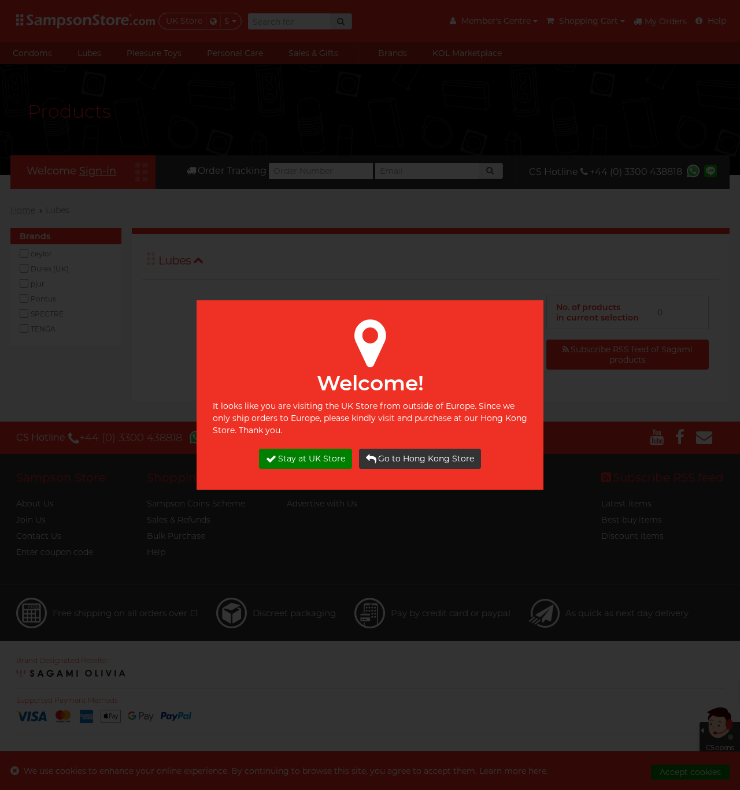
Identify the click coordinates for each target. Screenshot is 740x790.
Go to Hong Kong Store (426, 458)
